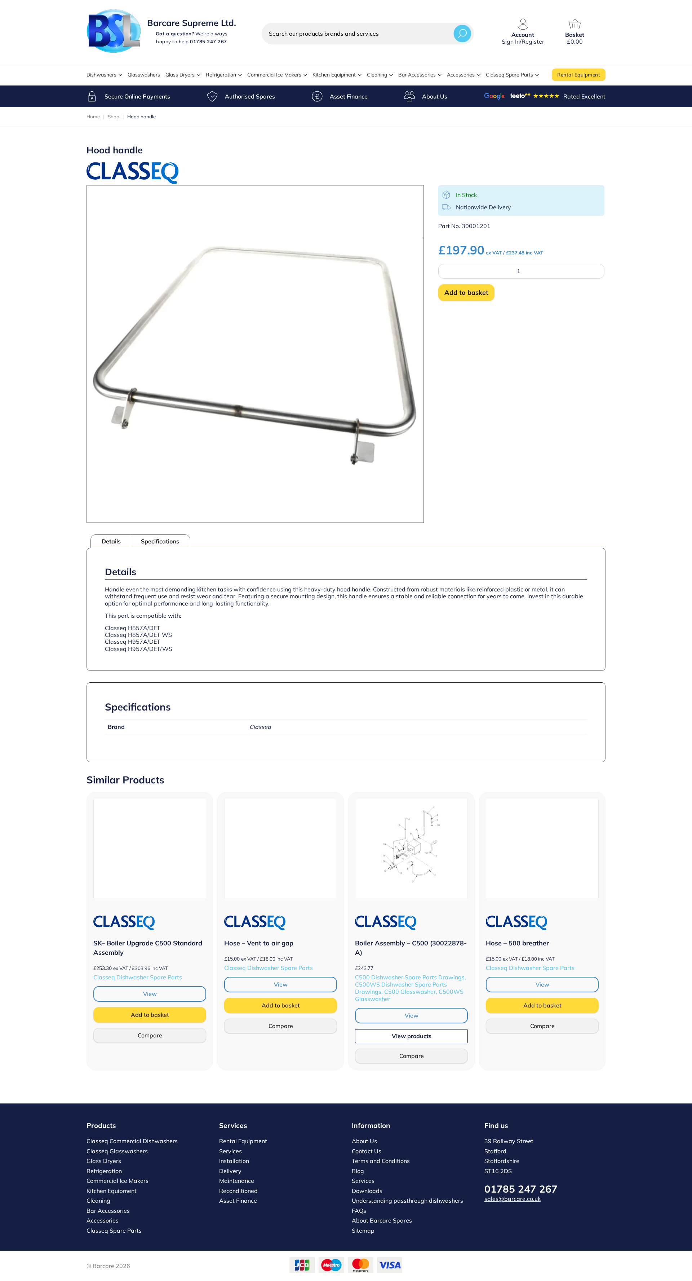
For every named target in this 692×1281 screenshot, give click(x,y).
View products (411, 1036)
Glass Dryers (180, 74)
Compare (150, 1035)
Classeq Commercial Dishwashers (132, 1141)
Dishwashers (101, 74)
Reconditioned (238, 1190)
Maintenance (236, 1180)
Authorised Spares (250, 96)
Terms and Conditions (381, 1160)
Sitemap (363, 1230)
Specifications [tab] (160, 541)
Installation (234, 1160)
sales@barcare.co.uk (512, 1198)
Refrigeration (221, 74)
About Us (434, 96)
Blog (358, 1171)
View (150, 993)
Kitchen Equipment (334, 74)
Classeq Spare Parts (509, 74)
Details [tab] (111, 541)
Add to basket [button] (150, 1014)
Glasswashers (144, 74)
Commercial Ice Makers (274, 74)
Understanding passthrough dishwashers (407, 1200)
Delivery (230, 1171)
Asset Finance (349, 96)
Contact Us (366, 1151)
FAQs (359, 1210)
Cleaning (377, 74)
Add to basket (466, 292)
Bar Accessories (417, 74)
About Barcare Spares (382, 1220)
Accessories (461, 74)
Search (462, 33)
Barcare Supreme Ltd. (191, 22)
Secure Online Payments (137, 96)
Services (230, 1151)
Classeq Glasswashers (117, 1151)
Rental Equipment (578, 74)
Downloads (367, 1190)
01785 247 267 (521, 1188)
